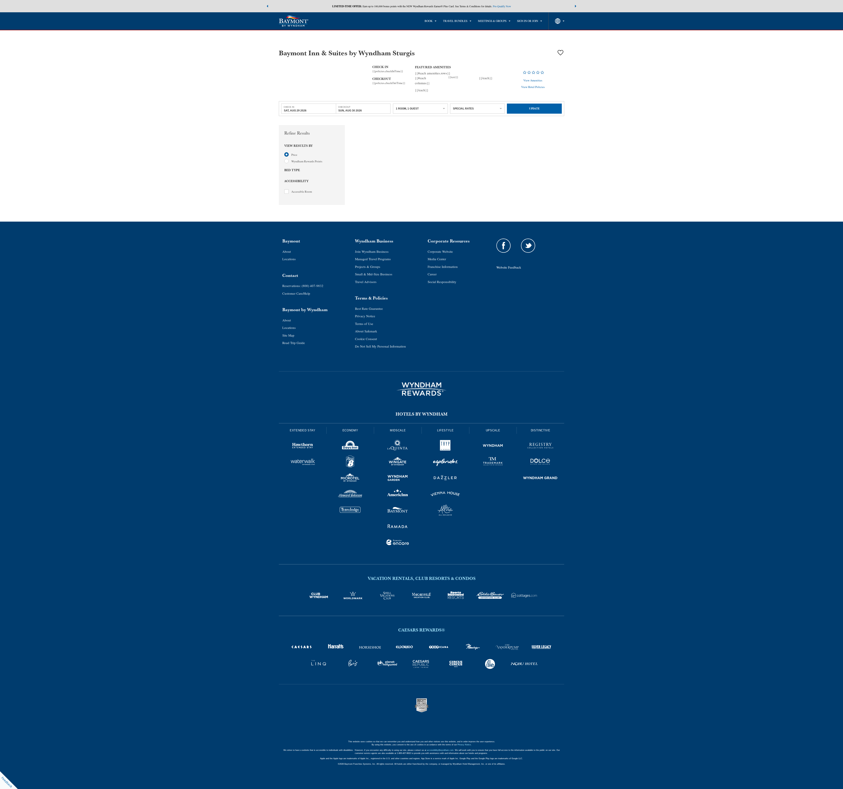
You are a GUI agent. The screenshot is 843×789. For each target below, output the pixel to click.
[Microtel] (350, 478)
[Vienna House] (445, 494)
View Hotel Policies (533, 87)
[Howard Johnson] (350, 494)
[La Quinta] (397, 446)
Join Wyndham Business (372, 251)
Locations (289, 259)
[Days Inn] (350, 446)
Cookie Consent (366, 339)
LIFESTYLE (445, 430)
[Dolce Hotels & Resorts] (540, 462)
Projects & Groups (367, 266)
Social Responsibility (442, 282)
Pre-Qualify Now (502, 6)
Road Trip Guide (293, 343)
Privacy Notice (365, 316)
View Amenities (532, 80)
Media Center (437, 259)
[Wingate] (397, 462)
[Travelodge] (350, 511)
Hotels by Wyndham (422, 414)
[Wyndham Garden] (397, 478)
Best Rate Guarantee (369, 308)
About (286, 251)
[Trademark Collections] (493, 462)
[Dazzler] (445, 478)
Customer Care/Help (296, 293)
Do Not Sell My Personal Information (380, 346)
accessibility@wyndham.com (440, 750)
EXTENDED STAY (302, 430)
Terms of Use (364, 323)
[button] (267, 6)
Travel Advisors (365, 282)
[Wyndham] (493, 446)
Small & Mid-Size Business (373, 274)
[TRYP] (445, 446)
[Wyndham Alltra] (445, 511)
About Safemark (366, 331)
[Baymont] (397, 511)
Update (534, 108)
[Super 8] (350, 462)
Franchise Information (443, 266)
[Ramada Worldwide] (397, 527)
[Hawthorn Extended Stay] (302, 446)
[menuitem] (430, 21)
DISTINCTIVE (540, 430)
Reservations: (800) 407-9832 (302, 285)
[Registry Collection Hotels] (540, 446)
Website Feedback (508, 267)
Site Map (288, 335)
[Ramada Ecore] (397, 543)
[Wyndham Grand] (540, 478)
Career (432, 274)
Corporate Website (440, 251)
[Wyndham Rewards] (421, 389)
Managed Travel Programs (373, 259)
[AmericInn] (397, 494)
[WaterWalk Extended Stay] (302, 462)
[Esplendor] (445, 462)
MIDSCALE (398, 430)
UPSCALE (493, 430)
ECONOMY (350, 430)
